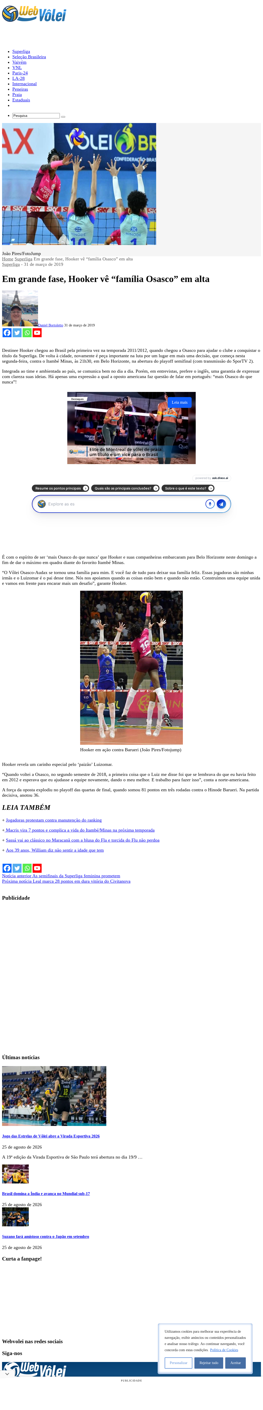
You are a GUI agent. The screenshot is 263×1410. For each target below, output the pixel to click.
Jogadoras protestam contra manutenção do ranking (54, 820)
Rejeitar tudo (209, 1363)
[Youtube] (37, 332)
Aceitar (235, 1363)
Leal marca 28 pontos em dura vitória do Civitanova (66, 881)
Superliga (23, 258)
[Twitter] (17, 332)
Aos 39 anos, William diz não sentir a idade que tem (55, 850)
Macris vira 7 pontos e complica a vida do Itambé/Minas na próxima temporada (80, 830)
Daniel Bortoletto (50, 325)
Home (7, 258)
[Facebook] (7, 332)
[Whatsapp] (27, 332)
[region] (205, 1348)
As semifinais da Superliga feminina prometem (61, 875)
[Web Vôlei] (34, 19)
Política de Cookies (224, 1350)
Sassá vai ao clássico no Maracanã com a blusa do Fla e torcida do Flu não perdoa (82, 840)
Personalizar (178, 1363)
